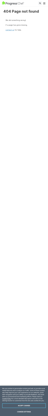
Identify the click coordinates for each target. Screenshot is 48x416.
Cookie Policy (6, 399)
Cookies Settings (24, 412)
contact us (10, 30)
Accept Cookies (24, 406)
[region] (24, 401)
